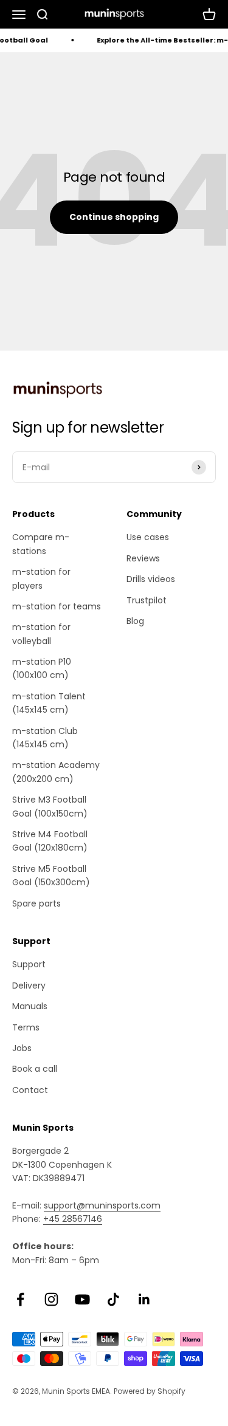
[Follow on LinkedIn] (144, 1299)
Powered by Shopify (149, 1391)
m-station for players (41, 578)
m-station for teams (56, 606)
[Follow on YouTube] (82, 1299)
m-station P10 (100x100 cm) (41, 668)
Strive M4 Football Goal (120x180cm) (50, 841)
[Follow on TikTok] (113, 1299)
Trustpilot (146, 600)
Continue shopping (114, 217)
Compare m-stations (40, 544)
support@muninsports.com (102, 1205)
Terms (26, 1027)
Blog (135, 621)
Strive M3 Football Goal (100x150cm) (50, 806)
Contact (30, 1090)
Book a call (34, 1069)
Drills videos (150, 579)
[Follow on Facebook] (20, 1299)
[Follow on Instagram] (51, 1299)
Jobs (22, 1048)
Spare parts (36, 903)
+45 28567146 (72, 1219)
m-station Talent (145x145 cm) (49, 703)
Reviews (143, 558)
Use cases (147, 537)
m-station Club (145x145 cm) (45, 737)
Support (29, 964)
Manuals (29, 1006)
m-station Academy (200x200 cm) (56, 771)
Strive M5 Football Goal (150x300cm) (51, 875)
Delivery (29, 985)
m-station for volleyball (41, 633)
